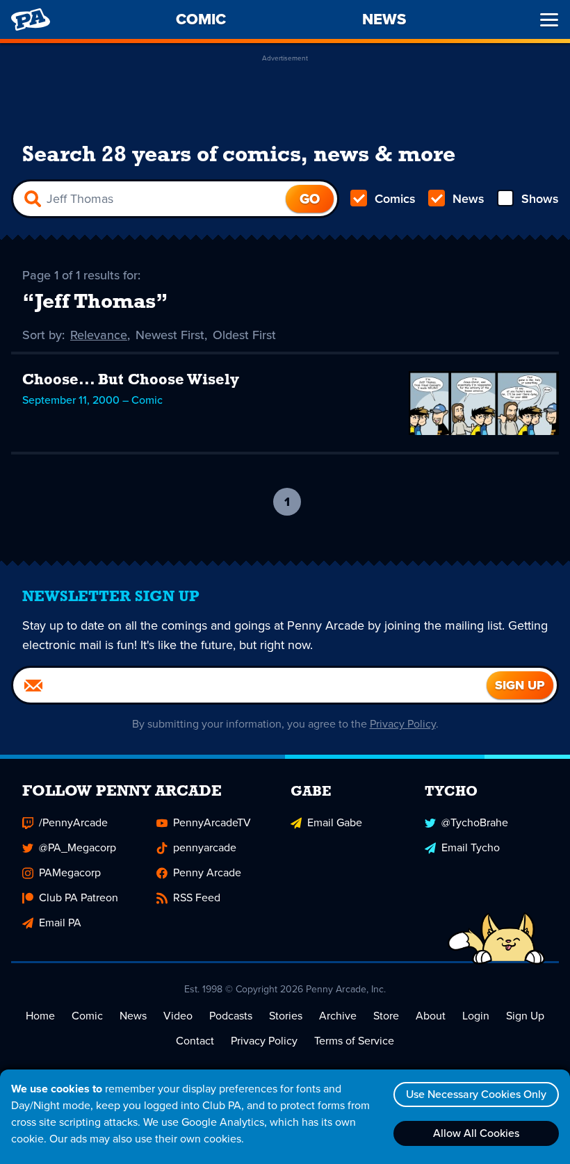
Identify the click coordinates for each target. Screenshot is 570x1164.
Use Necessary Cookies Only (476, 1094)
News (468, 199)
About (431, 1016)
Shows (540, 199)
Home (40, 1016)
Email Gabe (334, 822)
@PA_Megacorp (77, 847)
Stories (285, 1016)
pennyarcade (204, 847)
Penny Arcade (207, 872)
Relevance (98, 335)
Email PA (60, 923)
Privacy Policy (403, 724)
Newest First (170, 335)
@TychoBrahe (474, 822)
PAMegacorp (70, 872)
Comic (87, 1016)
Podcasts (230, 1016)
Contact (195, 1041)
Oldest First (244, 335)
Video (178, 1016)
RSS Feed (196, 897)
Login (475, 1016)
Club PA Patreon (78, 897)
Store (386, 1016)
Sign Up (525, 1016)
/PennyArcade (73, 822)
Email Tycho (470, 847)
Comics (395, 199)
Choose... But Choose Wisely (130, 380)
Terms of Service (354, 1041)
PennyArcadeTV (212, 822)
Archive (338, 1016)
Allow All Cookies (476, 1133)
